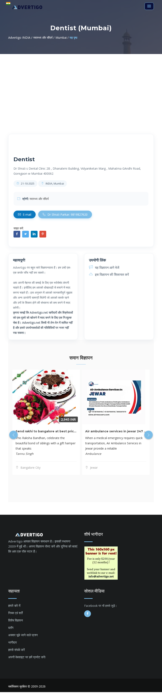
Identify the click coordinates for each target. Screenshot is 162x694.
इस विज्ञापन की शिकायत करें (111, 274)
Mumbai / (62, 38)
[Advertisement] (81, 85)
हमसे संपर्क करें (16, 650)
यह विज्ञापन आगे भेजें (106, 267)
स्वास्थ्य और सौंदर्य (39, 199)
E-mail (26, 214)
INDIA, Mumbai (54, 183)
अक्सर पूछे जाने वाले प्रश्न (23, 635)
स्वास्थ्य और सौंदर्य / (43, 38)
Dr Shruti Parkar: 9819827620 (67, 214)
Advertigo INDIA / (20, 38)
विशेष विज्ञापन (15, 620)
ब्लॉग (11, 627)
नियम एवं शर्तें (15, 613)
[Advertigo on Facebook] (87, 613)
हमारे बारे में (14, 605)
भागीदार (12, 642)
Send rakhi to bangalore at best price (46, 431)
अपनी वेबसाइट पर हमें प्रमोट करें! (27, 657)
